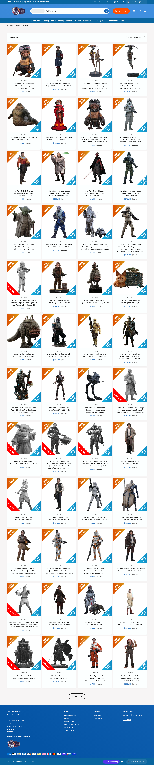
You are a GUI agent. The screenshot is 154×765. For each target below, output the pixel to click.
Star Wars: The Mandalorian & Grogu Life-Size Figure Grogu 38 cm (23, 462)
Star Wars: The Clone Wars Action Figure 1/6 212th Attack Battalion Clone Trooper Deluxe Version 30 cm (59, 571)
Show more (77, 696)
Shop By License (64, 21)
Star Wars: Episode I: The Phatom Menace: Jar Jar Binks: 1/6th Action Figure (130, 678)
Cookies (67, 718)
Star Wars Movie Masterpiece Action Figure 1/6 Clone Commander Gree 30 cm (130, 193)
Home (11, 26)
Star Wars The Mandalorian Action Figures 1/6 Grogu (130, 302)
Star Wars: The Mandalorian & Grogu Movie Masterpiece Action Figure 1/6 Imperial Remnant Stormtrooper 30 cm (24, 303)
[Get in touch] (139, 11)
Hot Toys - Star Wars (21, 26)
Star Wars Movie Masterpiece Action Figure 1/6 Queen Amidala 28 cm (59, 138)
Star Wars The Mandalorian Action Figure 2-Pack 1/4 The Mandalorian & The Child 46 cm (130, 356)
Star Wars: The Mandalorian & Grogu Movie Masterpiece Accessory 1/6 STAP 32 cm (130, 86)
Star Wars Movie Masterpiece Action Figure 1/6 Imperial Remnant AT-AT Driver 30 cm (130, 139)
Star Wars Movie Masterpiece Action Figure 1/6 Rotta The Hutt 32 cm (24, 138)
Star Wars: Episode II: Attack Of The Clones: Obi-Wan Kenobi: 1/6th (130, 623)
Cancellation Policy (70, 715)
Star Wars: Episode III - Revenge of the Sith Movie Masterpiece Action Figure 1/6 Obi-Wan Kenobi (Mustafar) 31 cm (23, 624)
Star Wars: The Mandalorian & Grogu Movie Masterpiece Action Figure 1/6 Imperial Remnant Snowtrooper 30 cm (95, 247)
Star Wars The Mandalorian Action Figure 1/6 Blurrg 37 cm (24, 355)
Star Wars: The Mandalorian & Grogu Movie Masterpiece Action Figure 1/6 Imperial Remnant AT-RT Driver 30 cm (130, 410)
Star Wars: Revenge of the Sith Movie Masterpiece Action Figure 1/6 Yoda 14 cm (24, 247)
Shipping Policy (69, 727)
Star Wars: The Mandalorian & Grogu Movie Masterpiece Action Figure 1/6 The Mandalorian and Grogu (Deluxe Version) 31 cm (59, 465)
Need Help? (98, 715)
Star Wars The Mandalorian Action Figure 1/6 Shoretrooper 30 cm (94, 355)
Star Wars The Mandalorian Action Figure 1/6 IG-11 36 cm (59, 409)
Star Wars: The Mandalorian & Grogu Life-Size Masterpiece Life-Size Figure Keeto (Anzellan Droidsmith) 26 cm (95, 139)
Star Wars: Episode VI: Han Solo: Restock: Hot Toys (130, 462)
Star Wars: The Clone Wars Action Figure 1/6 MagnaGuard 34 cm (130, 518)
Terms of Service (70, 730)
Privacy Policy (69, 721)
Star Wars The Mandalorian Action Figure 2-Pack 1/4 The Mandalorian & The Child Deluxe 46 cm (24, 410)
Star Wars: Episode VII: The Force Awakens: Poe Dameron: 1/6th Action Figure (94, 678)
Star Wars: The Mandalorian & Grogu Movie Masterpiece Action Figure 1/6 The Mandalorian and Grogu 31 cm (94, 464)
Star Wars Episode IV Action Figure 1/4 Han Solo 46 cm (59, 518)
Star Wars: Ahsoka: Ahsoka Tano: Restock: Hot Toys (24, 518)
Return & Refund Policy (72, 724)
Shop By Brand (48, 21)
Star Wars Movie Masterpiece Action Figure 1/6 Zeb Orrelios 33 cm (59, 246)
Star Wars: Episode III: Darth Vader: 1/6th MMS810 (59, 677)
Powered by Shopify (28, 761)
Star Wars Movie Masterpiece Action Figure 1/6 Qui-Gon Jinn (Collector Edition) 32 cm (59, 193)
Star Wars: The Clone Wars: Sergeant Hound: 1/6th (95, 623)
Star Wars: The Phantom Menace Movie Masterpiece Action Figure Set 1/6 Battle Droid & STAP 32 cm (94, 86)
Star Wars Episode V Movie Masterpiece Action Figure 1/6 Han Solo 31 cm (130, 570)
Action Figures (98, 21)
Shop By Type (33, 21)
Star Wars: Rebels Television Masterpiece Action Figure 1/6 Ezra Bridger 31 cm (23, 193)
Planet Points (98, 718)
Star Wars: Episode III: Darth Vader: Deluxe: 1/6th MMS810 (24, 677)
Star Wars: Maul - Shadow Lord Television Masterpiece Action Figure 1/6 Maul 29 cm (94, 193)
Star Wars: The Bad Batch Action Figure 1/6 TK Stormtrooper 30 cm (94, 518)
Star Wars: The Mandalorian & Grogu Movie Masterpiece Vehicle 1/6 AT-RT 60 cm (95, 410)
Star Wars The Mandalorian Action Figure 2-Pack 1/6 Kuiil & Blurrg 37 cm (95, 302)
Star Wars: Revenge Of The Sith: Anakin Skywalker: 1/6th (59, 623)
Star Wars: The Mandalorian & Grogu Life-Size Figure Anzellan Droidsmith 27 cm (24, 86)
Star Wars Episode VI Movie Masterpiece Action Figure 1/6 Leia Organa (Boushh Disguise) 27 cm (23, 571)
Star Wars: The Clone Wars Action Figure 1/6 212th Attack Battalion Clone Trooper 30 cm (95, 571)
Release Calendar (99, 2)
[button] (8, 11)
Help (110, 2)
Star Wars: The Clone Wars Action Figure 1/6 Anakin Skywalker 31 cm (59, 85)
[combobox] (77, 11)
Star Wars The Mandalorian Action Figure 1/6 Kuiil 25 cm (59, 302)
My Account (120, 2)
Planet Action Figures (16, 761)
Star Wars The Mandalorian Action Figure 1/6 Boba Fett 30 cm (59, 355)
